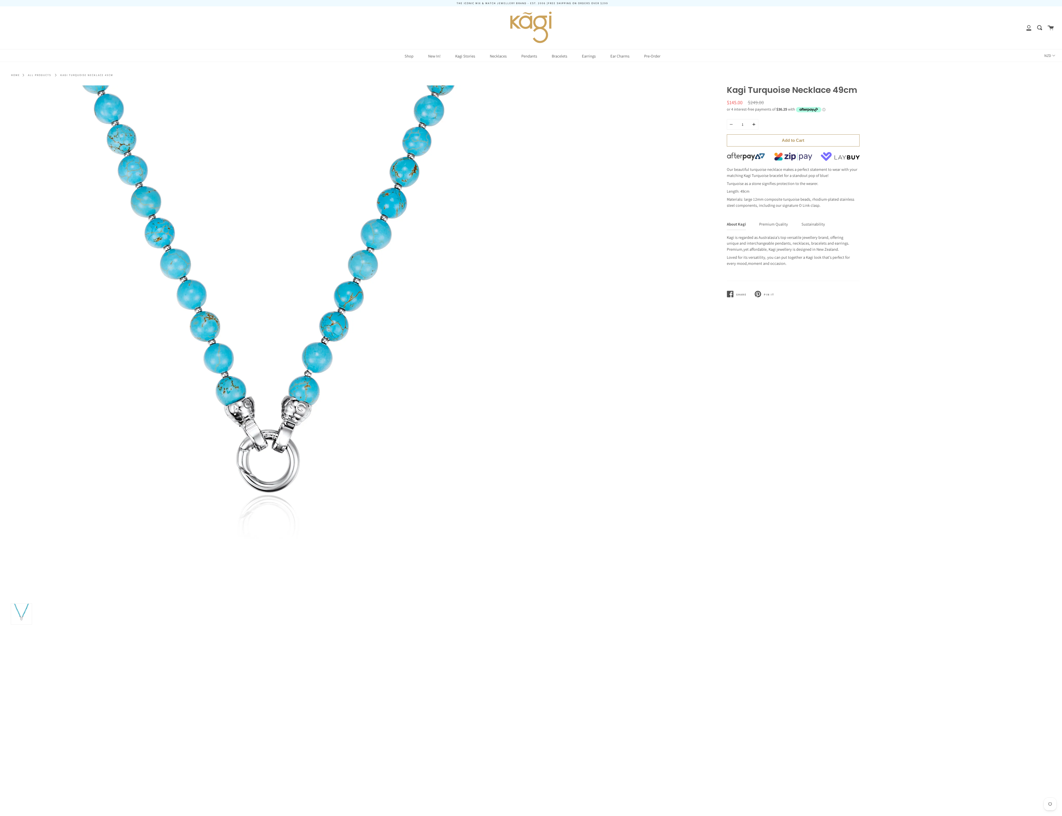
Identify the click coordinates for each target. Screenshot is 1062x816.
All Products (39, 75)
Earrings (589, 56)
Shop (409, 56)
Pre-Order (652, 56)
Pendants (529, 56)
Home (15, 75)
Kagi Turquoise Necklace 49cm (86, 75)
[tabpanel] (269, 343)
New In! (434, 56)
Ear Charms (619, 56)
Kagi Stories (465, 56)
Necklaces (498, 56)
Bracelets (559, 56)
